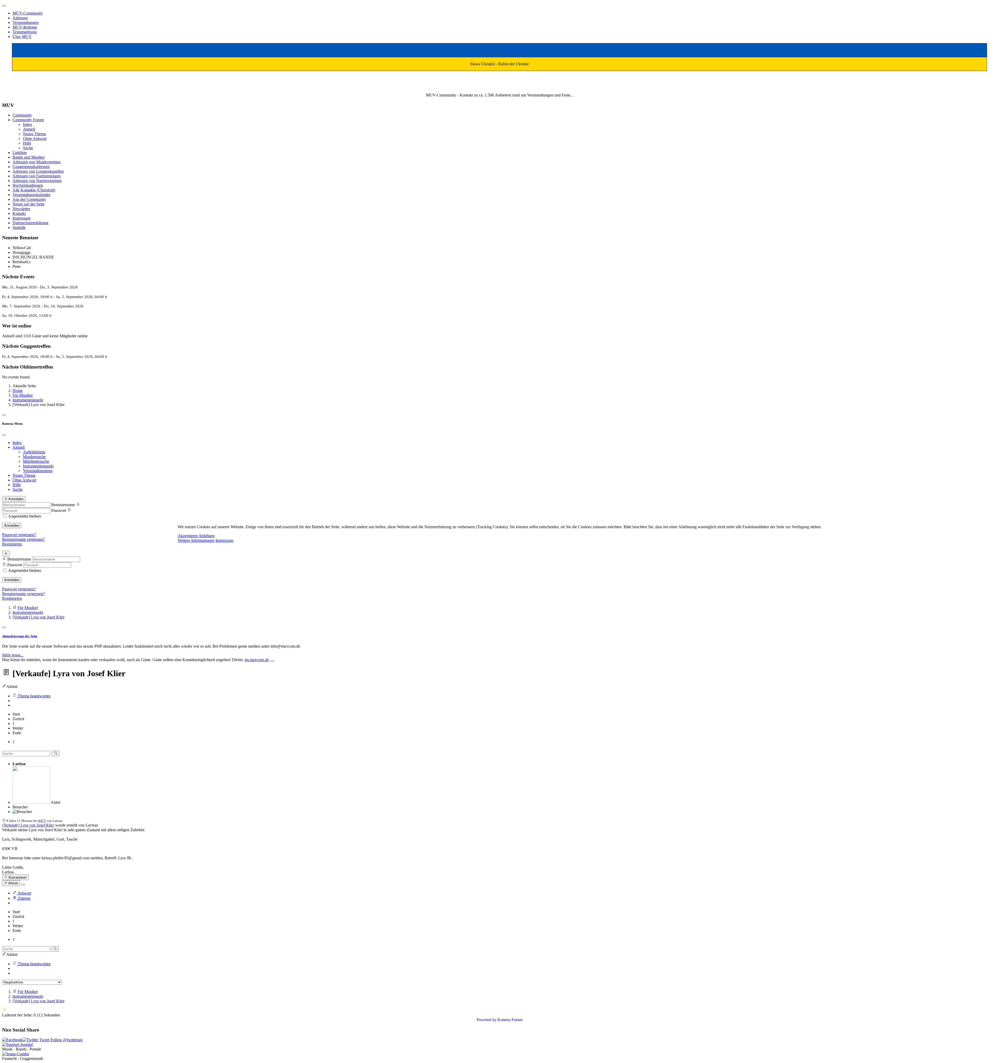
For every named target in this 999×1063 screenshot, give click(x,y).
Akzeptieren (188, 535)
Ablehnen (206, 535)
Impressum (224, 540)
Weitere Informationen (196, 540)
